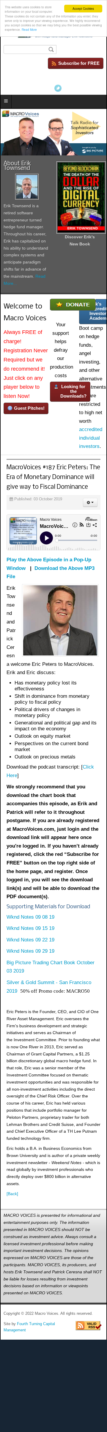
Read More (29, 29)
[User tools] (90, 502)
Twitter (58, 88)
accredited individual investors (90, 438)
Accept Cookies (83, 8)
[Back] (12, 1193)
